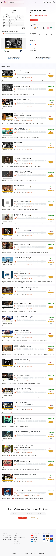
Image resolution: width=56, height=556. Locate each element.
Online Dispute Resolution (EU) (19, 545)
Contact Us (16, 535)
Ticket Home (16, 460)
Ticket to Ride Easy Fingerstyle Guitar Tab (22, 113)
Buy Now (33, 19)
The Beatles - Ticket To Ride (20, 70)
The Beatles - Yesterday (19, 185)
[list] (50, 2)
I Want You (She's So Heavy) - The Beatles (22, 257)
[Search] (22, 2)
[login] (53, 2)
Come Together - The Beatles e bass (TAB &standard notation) (27, 431)
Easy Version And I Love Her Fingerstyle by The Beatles (25, 474)
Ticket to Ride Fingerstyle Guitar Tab (21, 99)
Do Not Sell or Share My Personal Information (20, 547)
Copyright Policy (17, 539)
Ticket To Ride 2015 (18, 142)
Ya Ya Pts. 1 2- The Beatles (19, 345)
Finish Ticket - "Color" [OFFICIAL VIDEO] (22, 171)
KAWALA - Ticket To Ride (19, 128)
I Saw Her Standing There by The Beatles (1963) (24, 445)
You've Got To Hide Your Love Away (21, 271)
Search (22, 517)
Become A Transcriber (7, 539)
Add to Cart (42, 19)
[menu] (2, 2)
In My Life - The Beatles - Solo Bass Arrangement (24, 402)
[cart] (47, 2)
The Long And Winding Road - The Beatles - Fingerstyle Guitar (26, 373)
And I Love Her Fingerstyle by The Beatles (22, 388)
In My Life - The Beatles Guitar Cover (21, 302)
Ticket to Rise (17, 156)
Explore (33, 517)
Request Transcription (7, 537)
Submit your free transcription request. (43, 58)
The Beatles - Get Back (19, 214)
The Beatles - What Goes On (20, 243)
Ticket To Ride (17, 85)
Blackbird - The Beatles (19, 200)
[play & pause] (3, 33)
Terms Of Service (17, 543)
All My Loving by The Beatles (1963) (21, 359)
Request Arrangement (7, 535)
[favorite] (44, 2)
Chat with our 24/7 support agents (13, 58)
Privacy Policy (16, 541)
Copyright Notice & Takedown (19, 537)
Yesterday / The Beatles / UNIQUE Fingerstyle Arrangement (26, 287)
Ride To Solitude (17, 417)
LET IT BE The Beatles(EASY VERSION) (22, 330)
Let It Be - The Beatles (18, 228)
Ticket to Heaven (17, 488)
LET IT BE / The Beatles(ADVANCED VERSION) (23, 316)
